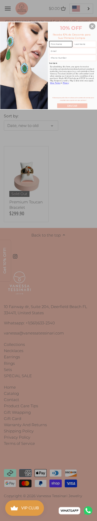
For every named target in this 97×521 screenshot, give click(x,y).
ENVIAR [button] (72, 105)
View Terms (55, 83)
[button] (92, 26)
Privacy (66, 83)
